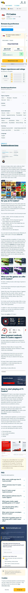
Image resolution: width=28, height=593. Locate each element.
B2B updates (8, 565)
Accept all (19, 589)
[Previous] (23, 95)
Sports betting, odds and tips (11, 561)
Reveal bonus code (13, 60)
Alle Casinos (9, 5)
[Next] (25, 95)
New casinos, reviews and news (12, 563)
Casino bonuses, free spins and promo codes (13, 559)
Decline (7, 589)
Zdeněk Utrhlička (5, 152)
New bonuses (7, 29)
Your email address (7, 549)
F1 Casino (17, 5)
